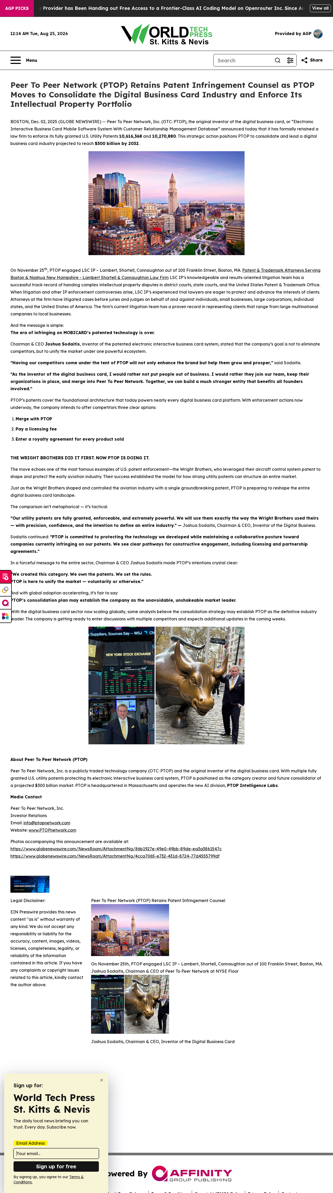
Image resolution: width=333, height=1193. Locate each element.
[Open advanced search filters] (290, 60)
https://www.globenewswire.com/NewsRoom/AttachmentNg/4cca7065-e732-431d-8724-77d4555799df (115, 856)
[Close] (101, 1080)
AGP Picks (17, 8)
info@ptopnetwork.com (46, 822)
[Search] (277, 60)
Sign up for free (56, 1166)
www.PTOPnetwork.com (52, 830)
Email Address (30, 1143)
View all (320, 8)
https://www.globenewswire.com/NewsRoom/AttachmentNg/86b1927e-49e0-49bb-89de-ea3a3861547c (116, 848)
